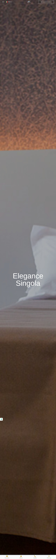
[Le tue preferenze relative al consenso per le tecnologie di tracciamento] (1, 419)
